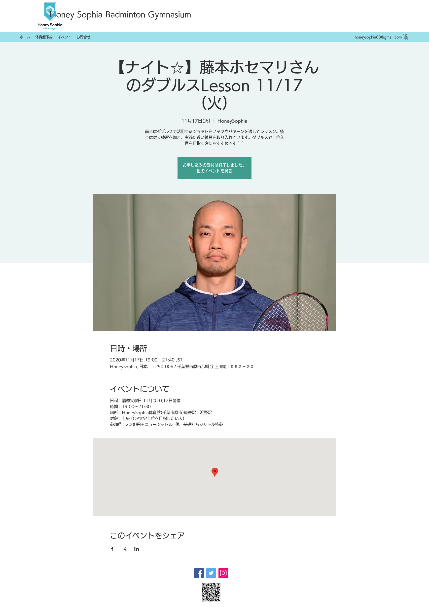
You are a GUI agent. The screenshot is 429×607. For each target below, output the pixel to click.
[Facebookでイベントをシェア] (112, 549)
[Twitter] (211, 573)
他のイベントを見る (214, 171)
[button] (406, 37)
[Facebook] (199, 573)
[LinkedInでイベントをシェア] (136, 549)
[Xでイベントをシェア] (124, 549)
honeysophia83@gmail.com (378, 37)
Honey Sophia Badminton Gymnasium (120, 14)
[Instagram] (223, 573)
